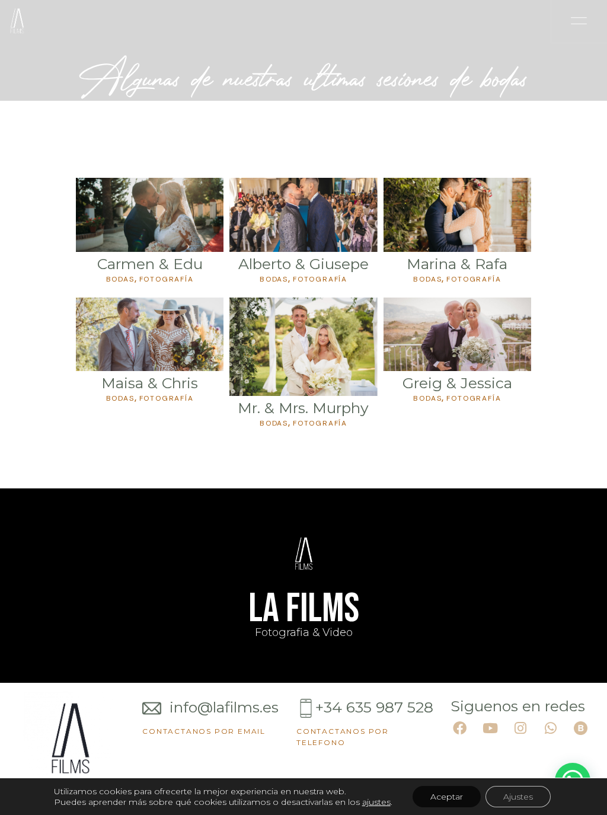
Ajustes (518, 796)
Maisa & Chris (149, 383)
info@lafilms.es (222, 707)
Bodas (120, 279)
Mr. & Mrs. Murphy (303, 408)
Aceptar (446, 796)
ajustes (376, 802)
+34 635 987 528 (374, 707)
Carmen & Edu (150, 264)
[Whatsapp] (550, 728)
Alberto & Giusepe (303, 264)
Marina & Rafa (457, 264)
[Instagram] (520, 728)
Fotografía (166, 279)
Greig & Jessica (457, 383)
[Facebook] (460, 728)
